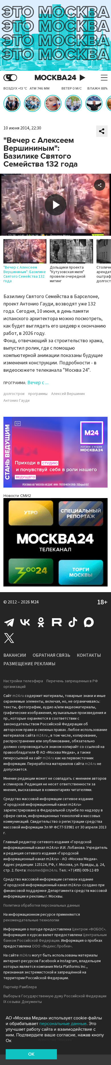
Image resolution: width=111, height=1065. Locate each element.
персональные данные (63, 1023)
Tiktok (73, 622)
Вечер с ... (38, 382)
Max (88, 622)
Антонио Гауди (16, 401)
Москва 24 (55, 78)
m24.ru (18, 696)
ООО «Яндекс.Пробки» (52, 946)
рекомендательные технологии (31, 920)
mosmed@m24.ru (42, 870)
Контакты (89, 655)
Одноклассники (41, 622)
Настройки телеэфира (23, 681)
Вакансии (14, 655)
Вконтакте (25, 622)
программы (38, 394)
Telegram (9, 622)
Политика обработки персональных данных (41, 905)
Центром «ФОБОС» (88, 929)
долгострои (13, 394)
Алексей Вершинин (68, 394)
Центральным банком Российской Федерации (55, 937)
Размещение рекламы (29, 664)
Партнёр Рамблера (20, 987)
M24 (35, 602)
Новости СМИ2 (17, 495)
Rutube (57, 622)
